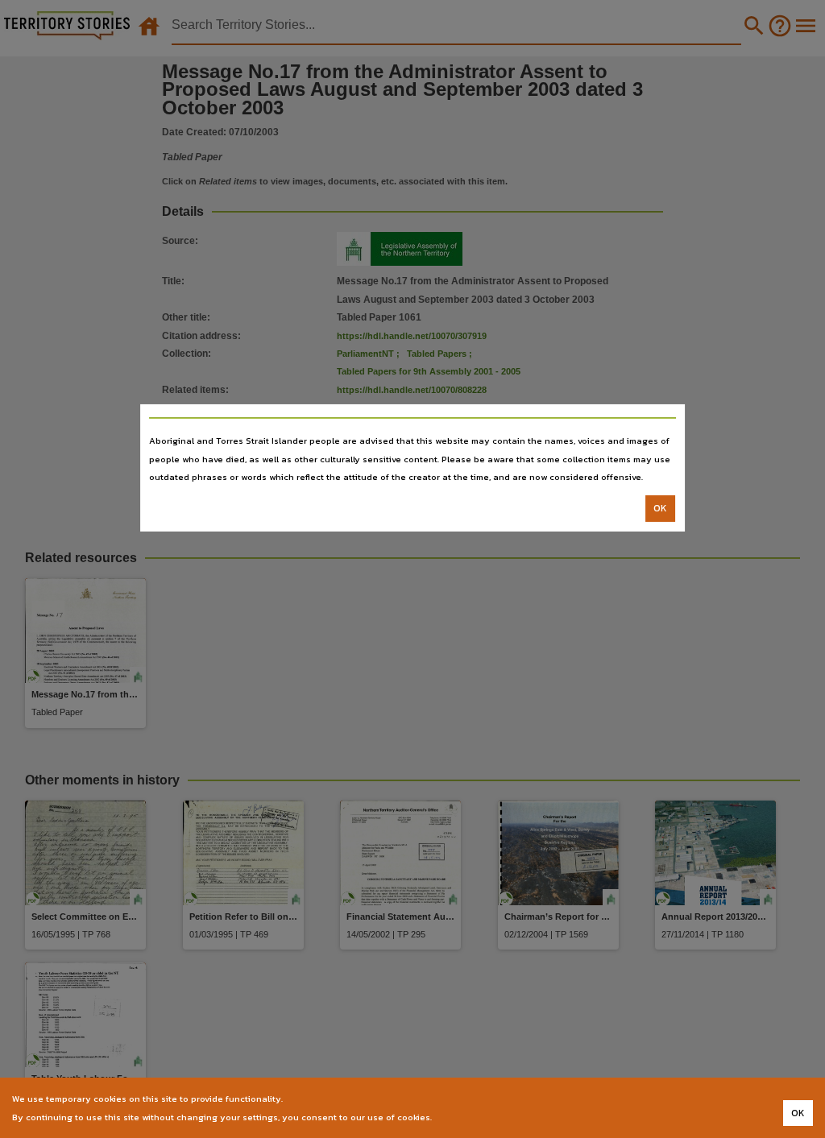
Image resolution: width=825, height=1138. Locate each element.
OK (660, 508)
